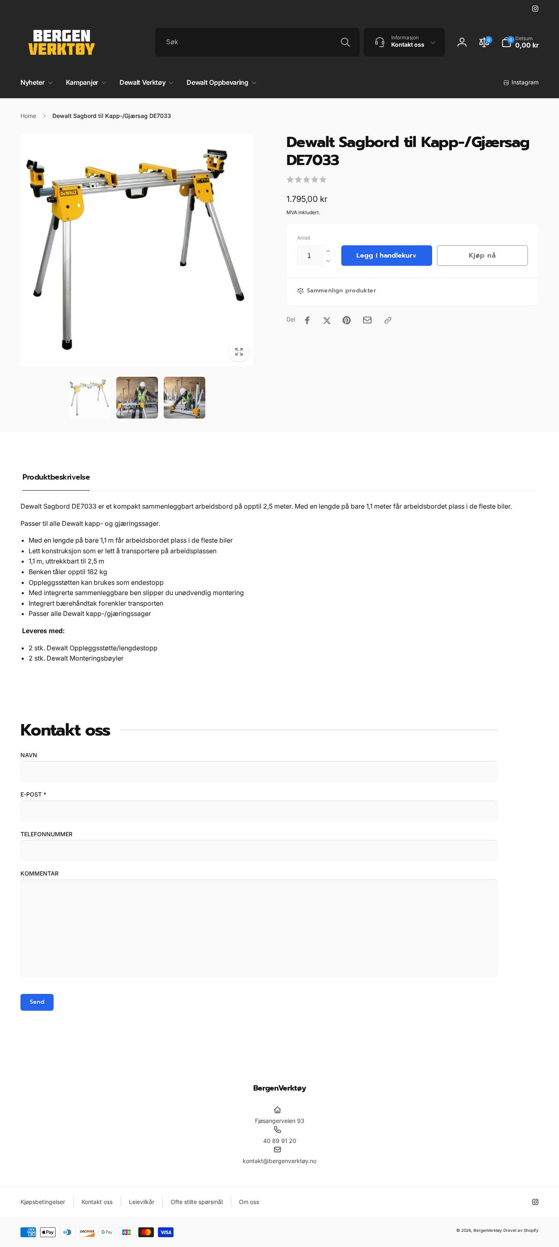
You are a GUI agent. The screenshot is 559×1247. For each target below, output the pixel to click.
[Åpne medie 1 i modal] (137, 250)
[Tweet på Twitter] (327, 320)
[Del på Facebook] (307, 320)
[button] (520, 42)
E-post (33, 794)
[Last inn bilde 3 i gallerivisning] (184, 398)
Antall (303, 237)
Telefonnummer (46, 834)
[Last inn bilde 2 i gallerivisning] (137, 398)
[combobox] (257, 42)
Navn (28, 754)
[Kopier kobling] (388, 320)
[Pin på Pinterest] (347, 320)
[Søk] (345, 42)
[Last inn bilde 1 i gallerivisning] (89, 398)
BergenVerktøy (487, 1230)
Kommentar (39, 873)
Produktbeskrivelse (56, 477)
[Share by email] (367, 320)
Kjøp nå (482, 255)
